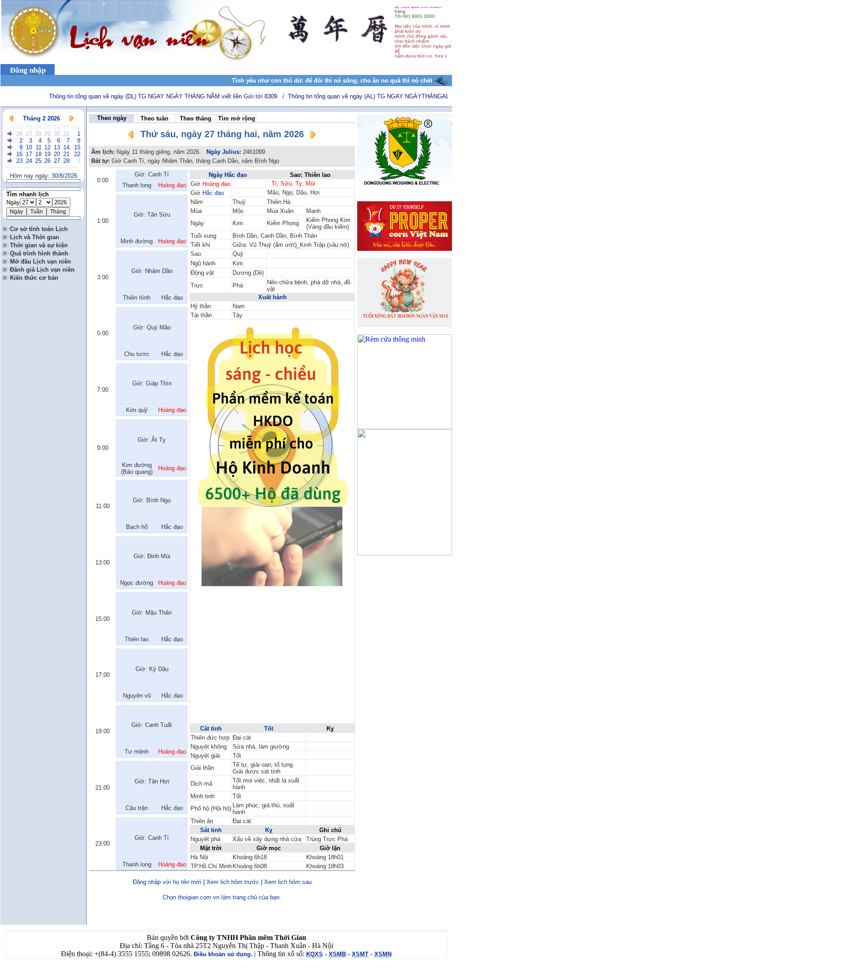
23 (19, 160)
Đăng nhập (28, 70)
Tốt (268, 728)
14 (66, 147)
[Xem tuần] (10, 134)
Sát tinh (211, 830)
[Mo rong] (6, 227)
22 (77, 154)
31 (66, 133)
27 (29, 133)
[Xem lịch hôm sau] (313, 136)
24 (29, 160)
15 (77, 147)
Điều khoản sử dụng (222, 954)
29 (47, 133)
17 (29, 154)
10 (29, 147)
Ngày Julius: (223, 151)
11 (39, 147)
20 (57, 154)
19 (47, 154)
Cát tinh (211, 728)
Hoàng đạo (216, 184)
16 (19, 154)
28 (38, 133)
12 (47, 147)
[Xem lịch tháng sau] (72, 118)
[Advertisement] (272, 659)
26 (19, 133)
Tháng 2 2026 (41, 118)
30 (57, 133)
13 (57, 147)
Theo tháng (195, 118)
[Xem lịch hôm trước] (131, 136)
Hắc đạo (213, 193)
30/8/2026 (64, 175)
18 (38, 154)
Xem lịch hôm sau (288, 882)
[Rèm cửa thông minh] (404, 426)
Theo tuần (154, 118)
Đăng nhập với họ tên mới (167, 882)
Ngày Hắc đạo (228, 174)
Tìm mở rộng (236, 118)
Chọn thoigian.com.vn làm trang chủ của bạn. (222, 897)
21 (66, 154)
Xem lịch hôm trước (232, 882)
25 (38, 160)
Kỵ (268, 830)
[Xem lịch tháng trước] (11, 118)
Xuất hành (272, 297)
